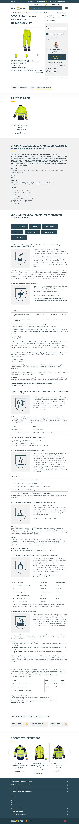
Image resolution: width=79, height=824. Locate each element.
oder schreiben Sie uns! (51, 74)
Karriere (13, 805)
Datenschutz (14, 800)
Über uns (13, 794)
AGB (12, 798)
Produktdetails (23, 87)
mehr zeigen (39, 72)
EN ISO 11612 (49, 232)
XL (55, 34)
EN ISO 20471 (19, 237)
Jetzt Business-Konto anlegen (56, 57)
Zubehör (14, 87)
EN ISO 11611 (32, 232)
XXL (58, 34)
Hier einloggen (62, 65)
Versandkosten (56, 17)
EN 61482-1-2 (50, 226)
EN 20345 (49, 470)
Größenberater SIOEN (62, 32)
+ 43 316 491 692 (53, 5)
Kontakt (13, 803)
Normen (32, 87)
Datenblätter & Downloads (44, 87)
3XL (62, 34)
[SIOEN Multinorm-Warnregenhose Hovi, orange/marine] (38, 56)
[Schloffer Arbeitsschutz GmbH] (18, 8)
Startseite (13, 13)
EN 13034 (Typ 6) (20, 226)
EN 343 (35, 226)
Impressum (13, 796)
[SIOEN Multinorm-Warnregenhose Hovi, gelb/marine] (27, 40)
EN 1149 (17, 232)
